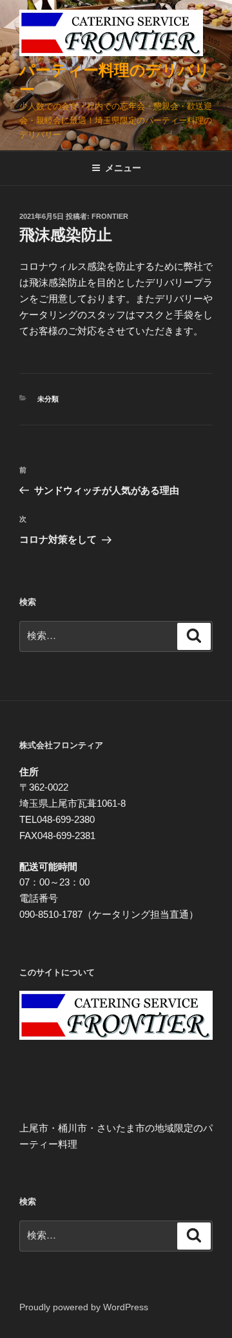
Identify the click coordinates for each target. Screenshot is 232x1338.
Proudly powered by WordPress (83, 1307)
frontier (110, 216)
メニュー (123, 168)
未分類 (48, 399)
